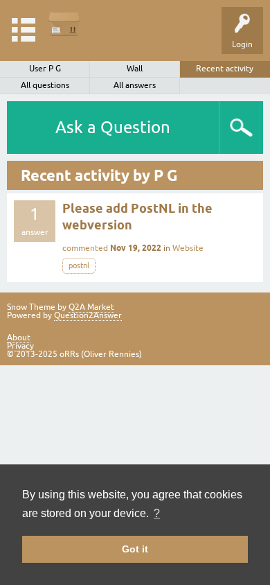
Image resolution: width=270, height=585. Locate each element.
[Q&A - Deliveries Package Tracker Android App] (64, 24)
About (18, 337)
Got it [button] (135, 549)
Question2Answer (88, 315)
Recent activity (224, 68)
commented (85, 248)
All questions (45, 85)
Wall (135, 68)
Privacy (20, 346)
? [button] (157, 513)
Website (188, 248)
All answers (135, 85)
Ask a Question (112, 127)
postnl (79, 265)
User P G (45, 68)
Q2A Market (91, 307)
